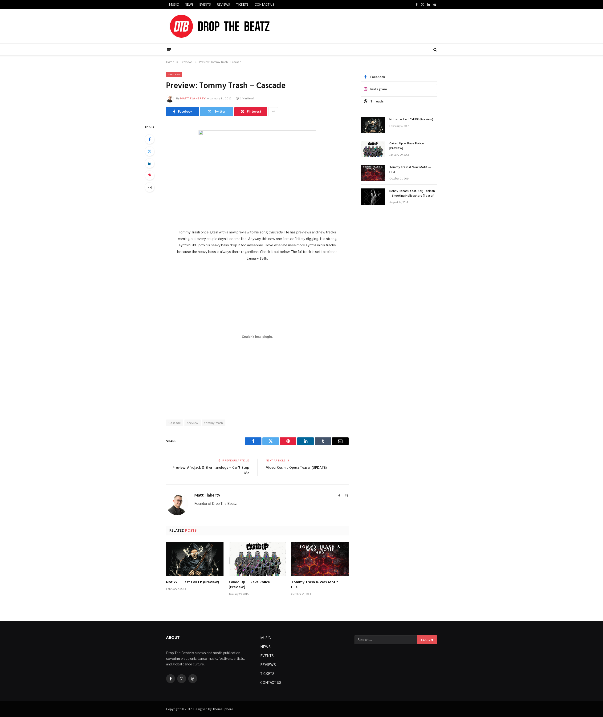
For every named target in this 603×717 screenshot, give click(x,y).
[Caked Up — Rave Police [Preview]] (257, 559)
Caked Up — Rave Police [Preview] (249, 585)
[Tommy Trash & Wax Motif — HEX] (320, 559)
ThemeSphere (222, 709)
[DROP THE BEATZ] (230, 26)
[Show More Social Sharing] (273, 111)
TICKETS (242, 4)
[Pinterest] (149, 175)
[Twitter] (149, 151)
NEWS (189, 4)
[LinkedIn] (149, 163)
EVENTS (205, 4)
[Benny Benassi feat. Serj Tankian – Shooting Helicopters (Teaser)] (373, 196)
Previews (174, 74)
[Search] (434, 49)
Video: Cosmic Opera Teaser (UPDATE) (296, 468)
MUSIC (174, 4)
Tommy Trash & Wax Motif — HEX (316, 585)
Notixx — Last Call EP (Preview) (192, 582)
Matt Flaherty (193, 98)
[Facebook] (149, 139)
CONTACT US (264, 4)
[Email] (149, 187)
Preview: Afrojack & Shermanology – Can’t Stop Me (211, 470)
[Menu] (169, 49)
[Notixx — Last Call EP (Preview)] (195, 559)
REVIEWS (223, 4)
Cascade (174, 423)
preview (193, 423)
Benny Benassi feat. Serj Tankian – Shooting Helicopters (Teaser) (412, 193)
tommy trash (213, 423)
